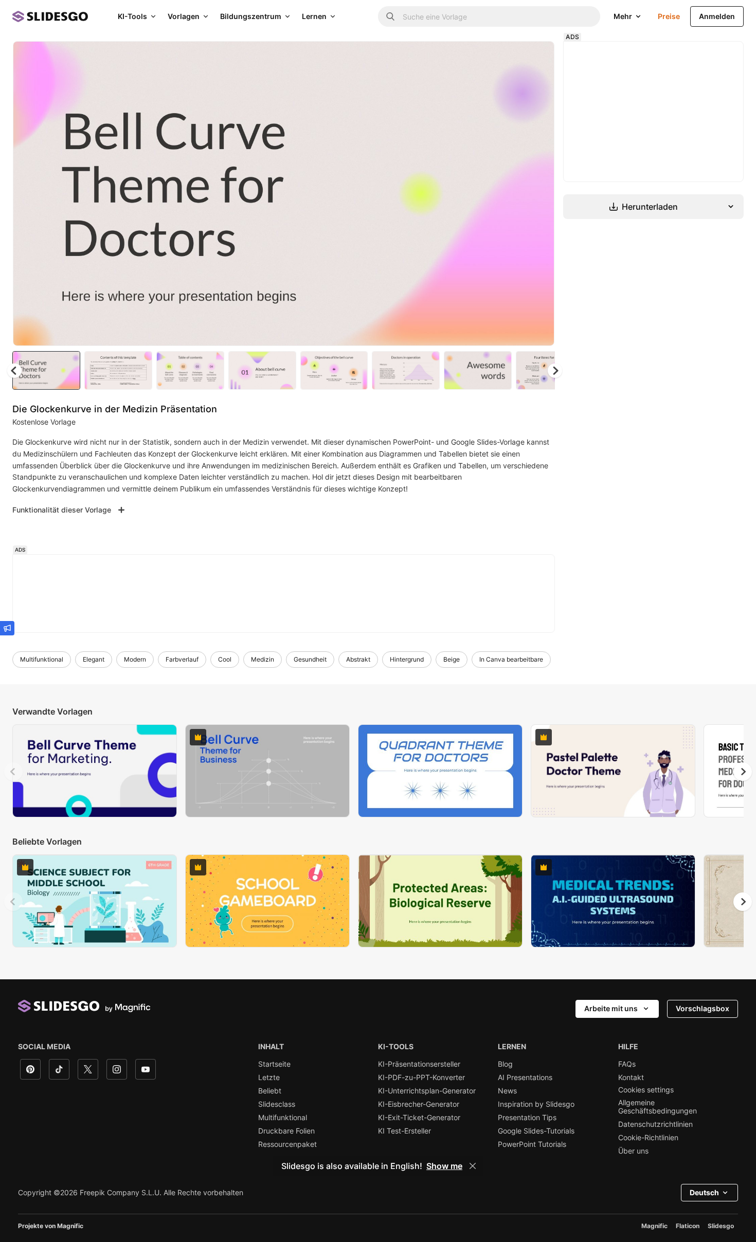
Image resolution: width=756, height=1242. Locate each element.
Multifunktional (41, 659)
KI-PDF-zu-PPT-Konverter (421, 1077)
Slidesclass (276, 1104)
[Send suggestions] (7, 628)
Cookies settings (646, 1090)
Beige (451, 659)
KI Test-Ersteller (404, 1131)
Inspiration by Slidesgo (536, 1104)
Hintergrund (407, 659)
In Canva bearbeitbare (511, 659)
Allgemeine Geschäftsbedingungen (657, 1107)
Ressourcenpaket (287, 1144)
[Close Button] (472, 1166)
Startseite (274, 1064)
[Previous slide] (13, 771)
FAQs (627, 1064)
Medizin (262, 659)
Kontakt (631, 1077)
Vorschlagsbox (702, 1008)
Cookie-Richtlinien (648, 1138)
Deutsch (704, 1192)
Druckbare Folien (286, 1131)
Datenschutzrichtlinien (655, 1124)
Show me (444, 1166)
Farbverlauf (182, 659)
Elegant (93, 659)
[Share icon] (537, 57)
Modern (135, 659)
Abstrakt (358, 659)
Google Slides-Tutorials (536, 1131)
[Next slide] (539, 194)
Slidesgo (721, 1226)
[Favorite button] (510, 57)
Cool (224, 659)
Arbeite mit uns (611, 1008)
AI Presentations (525, 1077)
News (507, 1091)
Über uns (633, 1151)
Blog (505, 1064)
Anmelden (717, 16)
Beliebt (269, 1091)
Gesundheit (310, 659)
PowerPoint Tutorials (532, 1144)
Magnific (654, 1226)
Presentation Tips (527, 1117)
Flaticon (687, 1226)
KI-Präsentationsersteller (419, 1064)
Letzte (269, 1077)
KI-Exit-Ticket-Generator (419, 1117)
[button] (555, 370)
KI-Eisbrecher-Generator (418, 1104)
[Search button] (390, 16)
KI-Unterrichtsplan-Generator (427, 1091)
